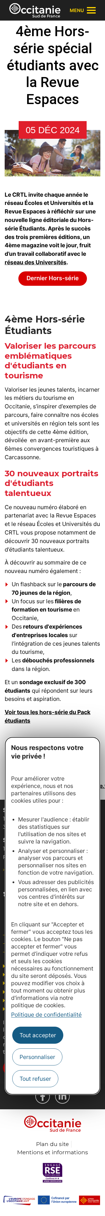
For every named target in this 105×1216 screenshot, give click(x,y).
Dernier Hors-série (53, 278)
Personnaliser (37, 1056)
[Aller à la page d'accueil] (34, 10)
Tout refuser (35, 1078)
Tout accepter (38, 1035)
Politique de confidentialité (46, 1014)
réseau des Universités (35, 262)
